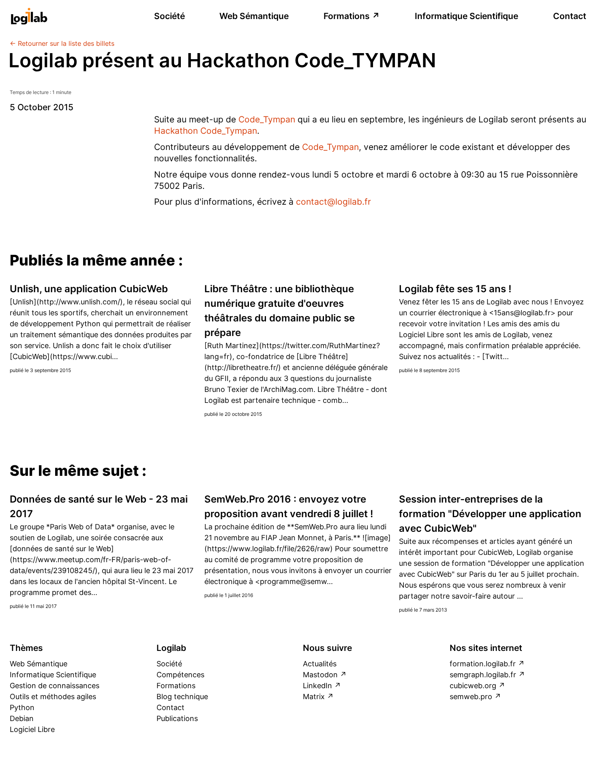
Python (22, 707)
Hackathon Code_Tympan (205, 131)
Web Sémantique (254, 16)
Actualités (320, 663)
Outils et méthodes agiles (53, 696)
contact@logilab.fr (333, 202)
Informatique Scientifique (466, 16)
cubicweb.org (473, 685)
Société (169, 16)
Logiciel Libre (32, 729)
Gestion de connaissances (54, 685)
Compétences (180, 674)
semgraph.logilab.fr (483, 674)
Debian (22, 718)
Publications (177, 718)
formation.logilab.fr (483, 663)
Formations (347, 16)
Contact (569, 16)
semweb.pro (471, 696)
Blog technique (182, 696)
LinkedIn (317, 685)
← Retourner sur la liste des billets (62, 43)
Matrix (314, 696)
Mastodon (320, 674)
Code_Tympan (266, 119)
